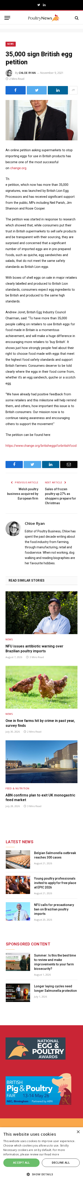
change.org (18, 168)
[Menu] (7, 18)
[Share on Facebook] (16, 90)
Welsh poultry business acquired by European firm (22, 493)
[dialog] (41, 1154)
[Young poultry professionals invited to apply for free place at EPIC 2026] (18, 885)
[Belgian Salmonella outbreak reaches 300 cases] (18, 859)
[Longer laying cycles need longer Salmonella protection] (18, 993)
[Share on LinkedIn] (58, 90)
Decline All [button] (61, 1162)
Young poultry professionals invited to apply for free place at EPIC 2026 (55, 883)
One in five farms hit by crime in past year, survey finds (40, 723)
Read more (51, 1154)
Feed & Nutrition (17, 788)
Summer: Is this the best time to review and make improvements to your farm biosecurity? (55, 962)
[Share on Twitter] (37, 90)
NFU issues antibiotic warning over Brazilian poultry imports (34, 648)
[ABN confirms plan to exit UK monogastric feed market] (41, 761)
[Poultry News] (43, 18)
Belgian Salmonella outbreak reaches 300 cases (55, 855)
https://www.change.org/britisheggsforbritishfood (41, 446)
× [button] (78, 1132)
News (10, 44)
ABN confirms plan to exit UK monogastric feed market (40, 797)
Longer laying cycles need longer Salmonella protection (55, 988)
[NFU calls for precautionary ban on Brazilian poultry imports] (18, 911)
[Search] (76, 18)
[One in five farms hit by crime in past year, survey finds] (41, 687)
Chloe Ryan (27, 73)
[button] (41, 1174)
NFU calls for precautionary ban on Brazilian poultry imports (54, 909)
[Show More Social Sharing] (73, 90)
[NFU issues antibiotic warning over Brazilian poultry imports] (41, 612)
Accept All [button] (21, 1162)
